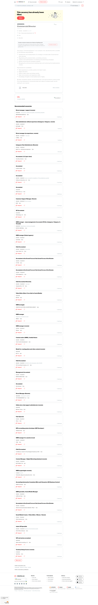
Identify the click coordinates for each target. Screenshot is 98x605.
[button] (80, 576)
